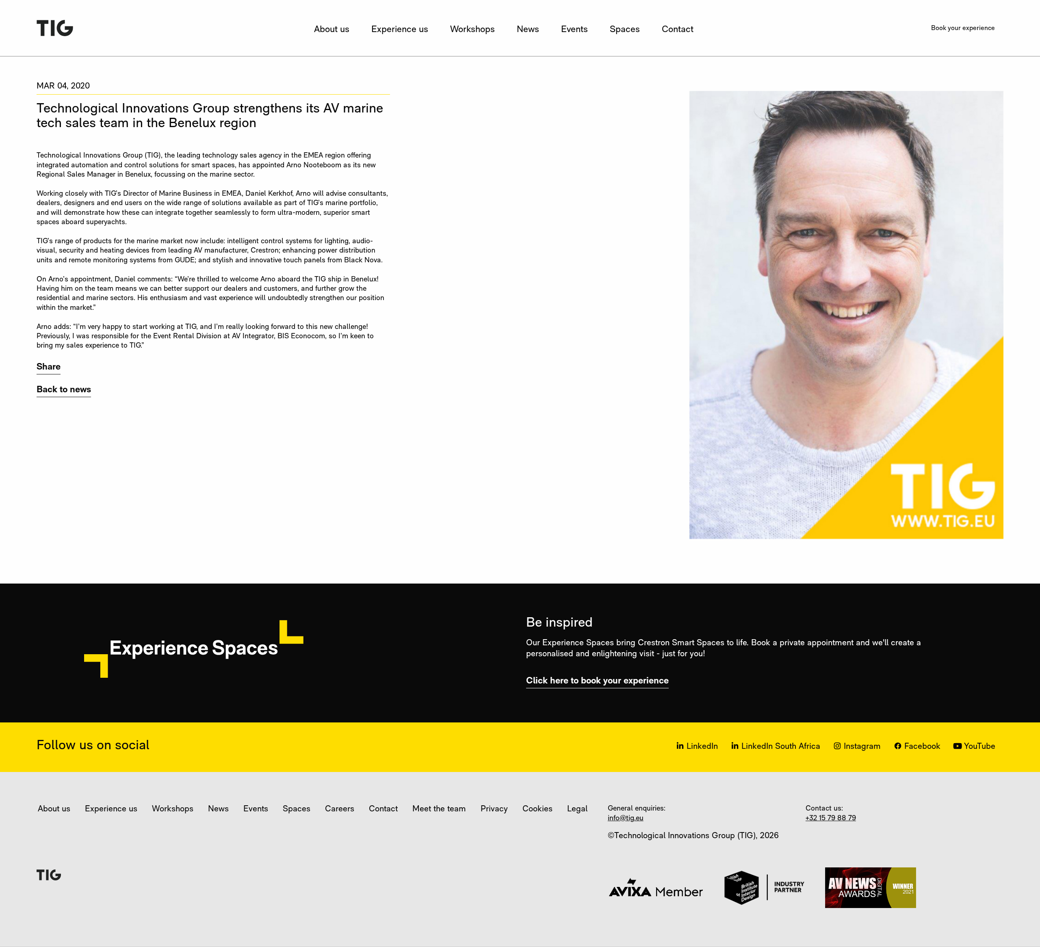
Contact (677, 30)
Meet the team (439, 809)
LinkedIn (702, 746)
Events (574, 30)
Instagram (862, 746)
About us (331, 30)
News (528, 30)
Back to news (64, 390)
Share (49, 367)
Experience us (399, 30)
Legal (577, 809)
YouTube (979, 746)
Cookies (537, 809)
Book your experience (963, 28)
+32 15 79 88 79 (831, 818)
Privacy (494, 809)
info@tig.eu (626, 818)
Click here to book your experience (597, 681)
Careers (339, 809)
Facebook (922, 746)
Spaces (625, 30)
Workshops (472, 30)
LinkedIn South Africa (780, 746)
